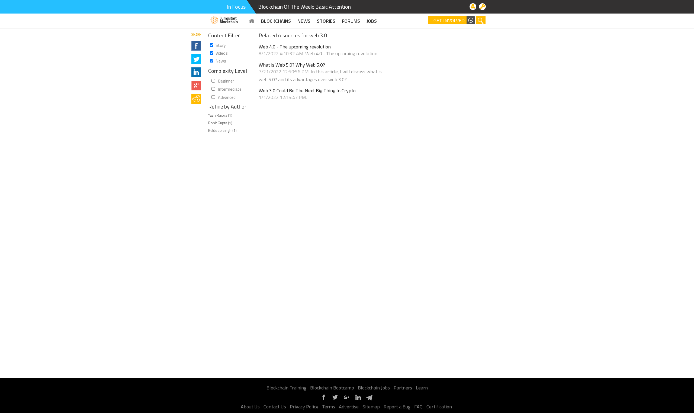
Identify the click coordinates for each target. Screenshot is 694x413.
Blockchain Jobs (374, 387)
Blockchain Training (286, 387)
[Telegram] (369, 399)
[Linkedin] (358, 399)
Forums (351, 21)
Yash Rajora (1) (220, 115)
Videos (222, 53)
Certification (439, 406)
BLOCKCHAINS (276, 21)
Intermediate (230, 89)
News (221, 61)
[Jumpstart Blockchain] (224, 19)
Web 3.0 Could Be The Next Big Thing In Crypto (307, 91)
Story (221, 45)
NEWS (303, 21)
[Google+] (346, 399)
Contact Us (275, 406)
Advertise (349, 406)
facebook (196, 46)
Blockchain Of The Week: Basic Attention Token (311, 6)
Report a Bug (397, 406)
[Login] (482, 6)
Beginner (226, 81)
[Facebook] (323, 399)
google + (196, 85)
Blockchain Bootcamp (332, 387)
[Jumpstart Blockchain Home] (252, 21)
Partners (403, 387)
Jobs (372, 21)
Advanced (227, 97)
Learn (422, 387)
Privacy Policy (304, 406)
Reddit (196, 99)
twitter (196, 59)
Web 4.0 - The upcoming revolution (295, 47)
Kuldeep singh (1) (222, 130)
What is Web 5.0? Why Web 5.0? (292, 65)
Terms (328, 406)
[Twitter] (335, 399)
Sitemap (371, 406)
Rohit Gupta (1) (220, 123)
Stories (326, 21)
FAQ (418, 406)
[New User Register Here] (473, 6)
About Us (250, 406)
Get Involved (449, 20)
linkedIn (196, 72)
